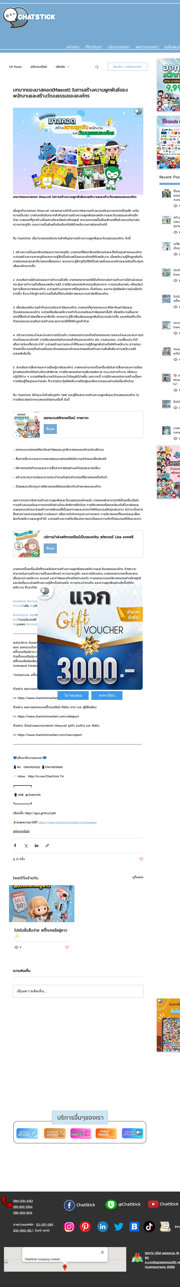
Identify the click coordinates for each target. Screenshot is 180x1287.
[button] (73, 695)
